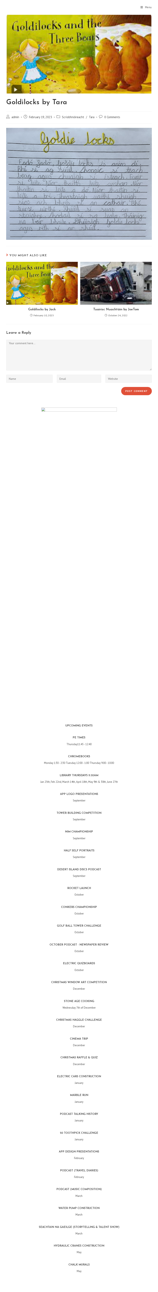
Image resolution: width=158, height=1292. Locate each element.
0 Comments (112, 117)
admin (15, 117)
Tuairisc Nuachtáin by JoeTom (116, 309)
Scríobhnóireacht (73, 117)
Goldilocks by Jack (42, 309)
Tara (91, 117)
